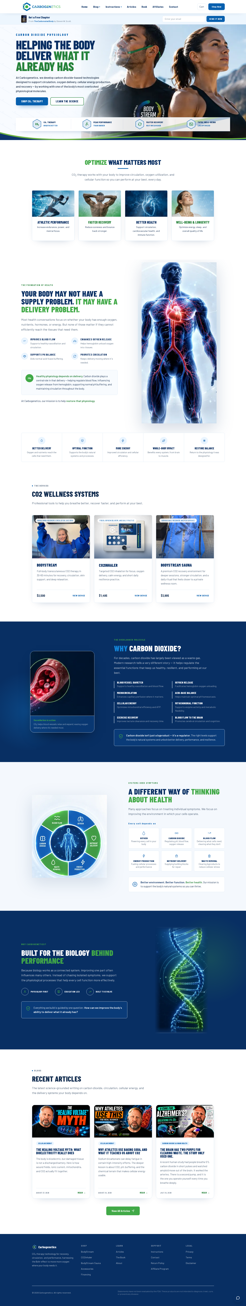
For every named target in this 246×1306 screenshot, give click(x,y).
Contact (173, 6)
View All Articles (121, 1210)
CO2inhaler (86, 1257)
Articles (131, 6)
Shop (96, 6)
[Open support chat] (238, 1298)
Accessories (87, 1268)
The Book (120, 1257)
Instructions (114, 6)
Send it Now (215, 18)
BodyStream (87, 1251)
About (119, 1263)
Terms (189, 1257)
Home (84, 6)
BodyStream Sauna (91, 1263)
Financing (86, 1274)
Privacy (189, 1251)
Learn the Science (67, 101)
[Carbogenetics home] (41, 6)
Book (144, 6)
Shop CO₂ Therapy (32, 101)
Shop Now (216, 6)
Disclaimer (191, 1263)
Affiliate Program (160, 1268)
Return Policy (157, 1263)
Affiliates (158, 6)
